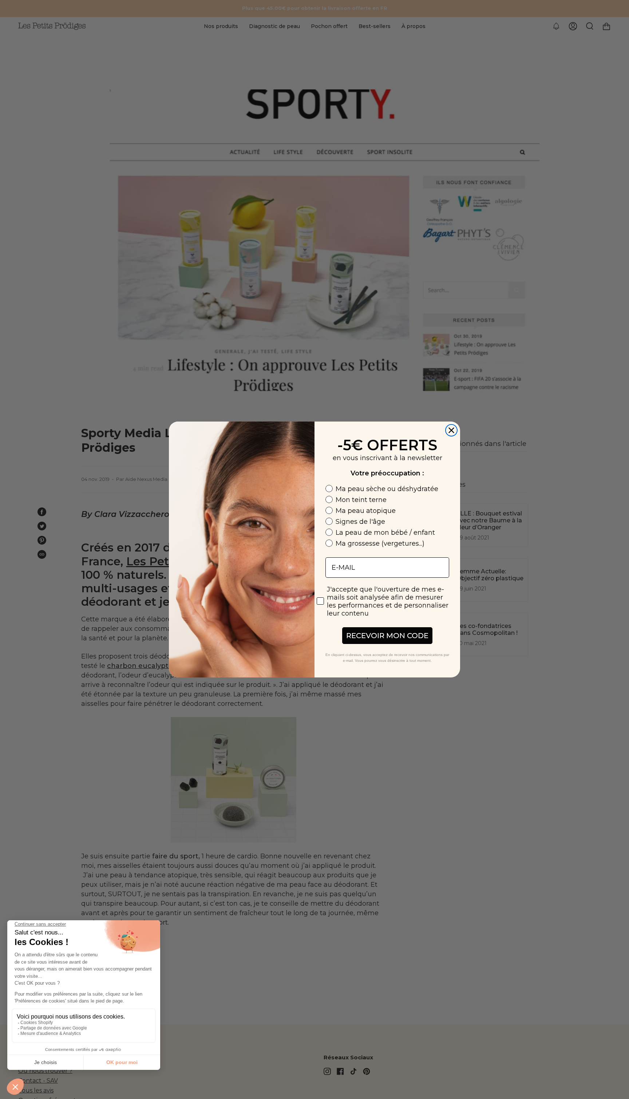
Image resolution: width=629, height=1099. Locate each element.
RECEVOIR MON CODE (387, 635)
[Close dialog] (451, 430)
